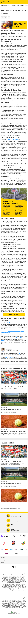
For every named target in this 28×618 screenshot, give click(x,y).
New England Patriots (13, 139)
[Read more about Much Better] (26, 549)
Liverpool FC (4, 340)
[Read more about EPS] (16, 549)
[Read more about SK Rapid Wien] (23, 543)
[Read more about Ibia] (24, 536)
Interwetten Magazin (5, 5)
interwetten (3, 557)
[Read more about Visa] (1, 549)
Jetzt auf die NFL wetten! (14, 314)
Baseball (12, 357)
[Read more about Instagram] (13, 567)
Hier (8, 36)
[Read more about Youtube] (18, 567)
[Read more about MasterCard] (6, 549)
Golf (6, 357)
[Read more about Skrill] (6, 553)
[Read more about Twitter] (15, 567)
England (8, 335)
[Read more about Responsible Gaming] (14, 536)
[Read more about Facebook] (10, 567)
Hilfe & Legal (3, 560)
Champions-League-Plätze (17, 337)
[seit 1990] (7, 2)
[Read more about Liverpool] (4, 543)
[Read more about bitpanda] (21, 549)
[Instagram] (5, 17)
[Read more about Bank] (16, 553)
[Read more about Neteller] (11, 553)
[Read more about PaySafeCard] (11, 549)
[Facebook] (2, 17)
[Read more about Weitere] (21, 553)
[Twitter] (9, 17)
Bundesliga (10, 322)
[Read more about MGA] (5, 536)
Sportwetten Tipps (15, 5)
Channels (2, 562)
